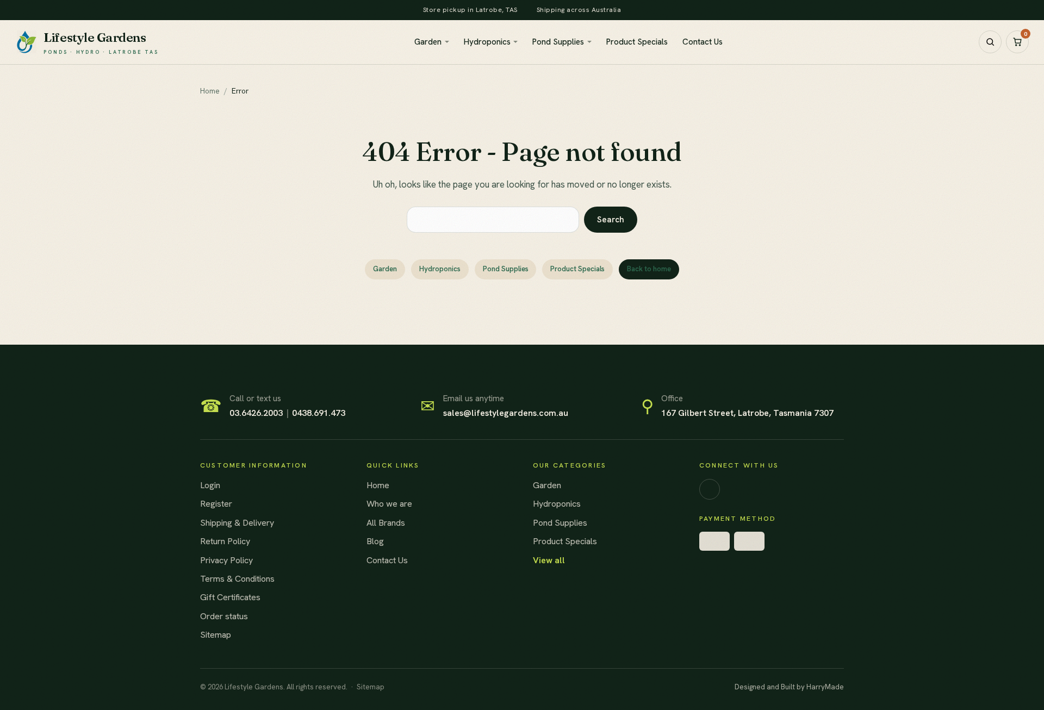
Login (210, 485)
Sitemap (215, 634)
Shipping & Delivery (237, 522)
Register (216, 503)
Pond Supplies (558, 41)
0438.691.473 (318, 413)
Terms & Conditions (237, 578)
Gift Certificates (230, 597)
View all (549, 560)
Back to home (649, 268)
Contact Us (702, 41)
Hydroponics (487, 41)
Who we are (389, 503)
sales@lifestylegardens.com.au (505, 413)
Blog (375, 541)
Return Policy (225, 541)
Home (377, 485)
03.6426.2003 (256, 413)
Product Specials (637, 41)
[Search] (990, 41)
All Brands (385, 522)
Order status (224, 616)
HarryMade (825, 687)
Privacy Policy (226, 560)
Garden (428, 41)
